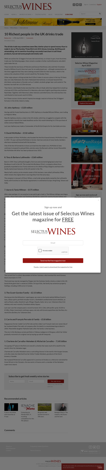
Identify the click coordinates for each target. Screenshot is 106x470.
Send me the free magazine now (53, 260)
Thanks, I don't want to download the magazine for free (53, 267)
